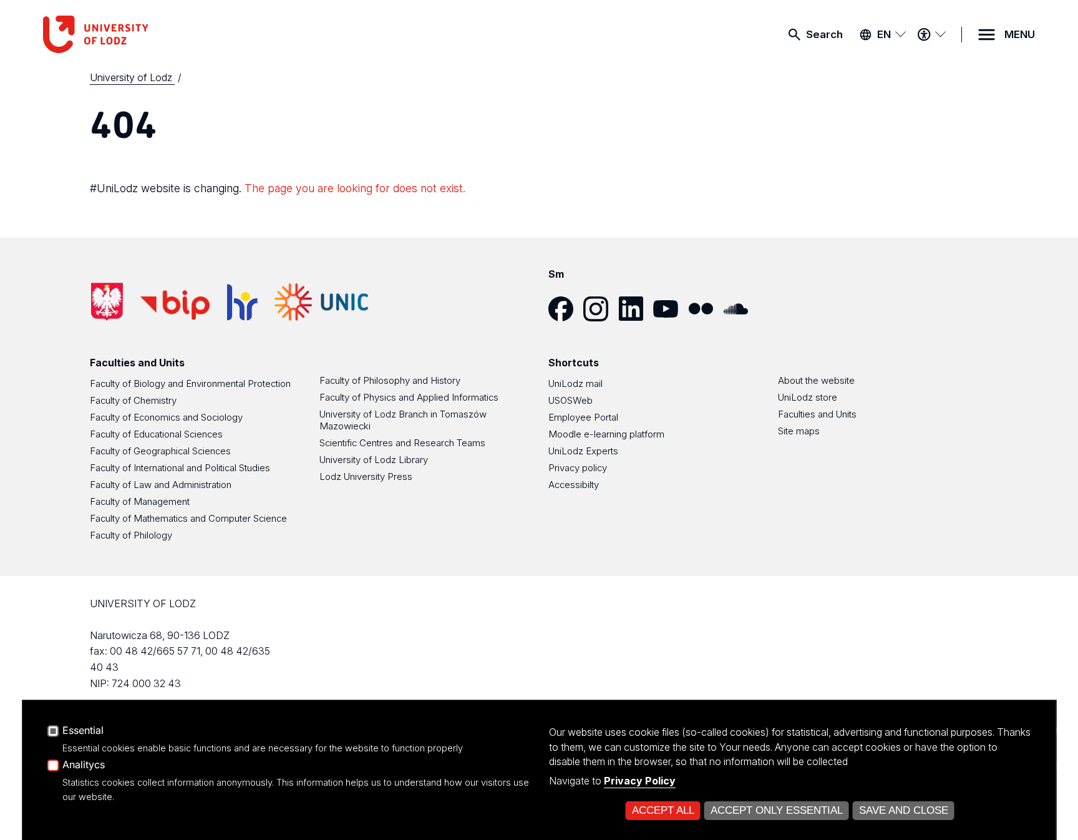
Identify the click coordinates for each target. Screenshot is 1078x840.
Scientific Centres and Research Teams (402, 443)
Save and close (903, 810)
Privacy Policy (640, 780)
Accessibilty (573, 485)
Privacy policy (577, 468)
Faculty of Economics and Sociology (166, 417)
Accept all (663, 810)
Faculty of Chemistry (133, 400)
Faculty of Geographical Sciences (160, 451)
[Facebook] (565, 308)
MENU (1019, 34)
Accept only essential (777, 810)
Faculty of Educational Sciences (156, 434)
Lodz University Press (365, 476)
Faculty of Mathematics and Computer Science (188, 518)
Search (824, 34)
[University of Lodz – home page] (136, 34)
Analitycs (83, 765)
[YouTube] (670, 308)
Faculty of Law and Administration (160, 485)
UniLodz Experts (583, 451)
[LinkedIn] (635, 308)
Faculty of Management (140, 501)
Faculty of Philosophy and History (389, 380)
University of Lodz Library (373, 460)
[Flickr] (705, 308)
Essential (83, 730)
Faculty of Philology (131, 535)
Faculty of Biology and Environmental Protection (190, 383)
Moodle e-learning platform (606, 434)
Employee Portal (583, 417)
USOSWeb (570, 400)
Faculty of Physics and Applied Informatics (408, 397)
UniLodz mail (575, 383)
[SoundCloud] (740, 308)
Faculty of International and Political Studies (180, 468)
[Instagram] (600, 308)
